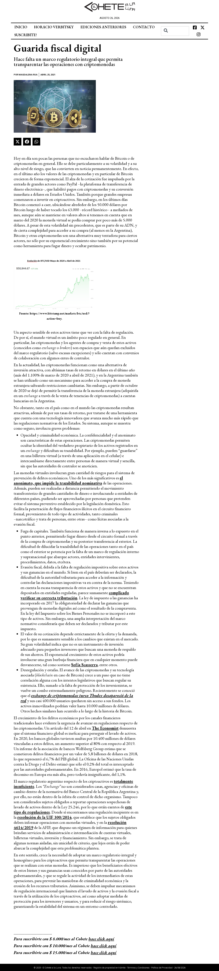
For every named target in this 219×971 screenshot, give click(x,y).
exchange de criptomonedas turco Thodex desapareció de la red (77, 698)
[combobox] (175, 31)
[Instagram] (198, 34)
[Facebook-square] (194, 27)
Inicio (20, 27)
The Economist (105, 728)
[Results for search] (175, 37)
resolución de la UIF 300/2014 (44, 817)
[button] (17, 141)
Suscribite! (25, 34)
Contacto (144, 27)
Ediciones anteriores (103, 27)
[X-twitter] (202, 27)
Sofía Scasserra (84, 664)
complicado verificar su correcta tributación (75, 595)
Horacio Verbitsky (54, 27)
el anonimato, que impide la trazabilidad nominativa (68, 480)
